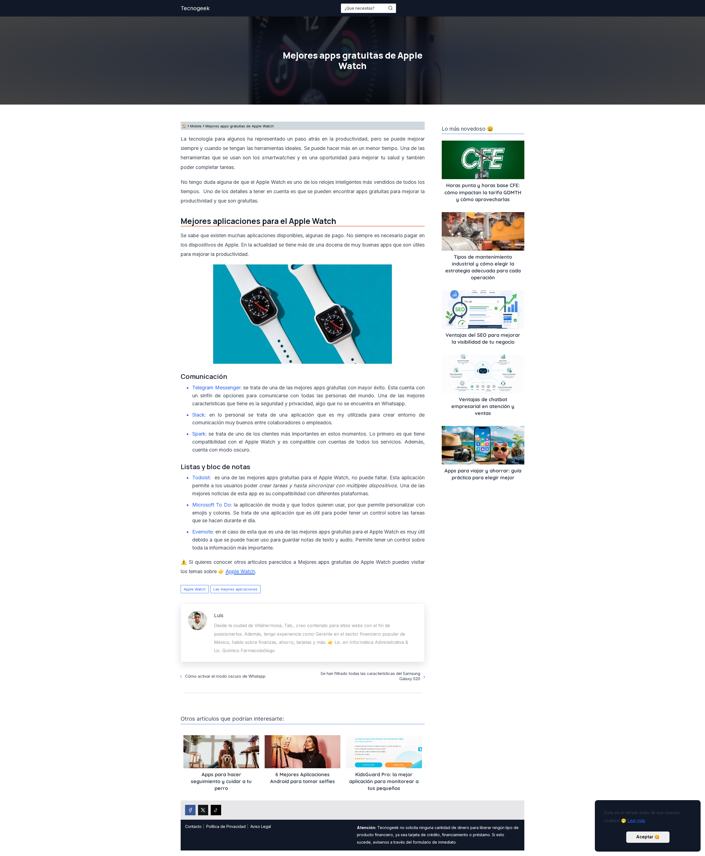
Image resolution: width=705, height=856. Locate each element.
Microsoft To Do (211, 505)
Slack (198, 415)
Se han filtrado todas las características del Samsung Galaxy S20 (370, 676)
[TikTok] (216, 810)
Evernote (202, 532)
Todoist (201, 477)
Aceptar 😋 (648, 836)
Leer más (636, 820)
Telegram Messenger (216, 387)
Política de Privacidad (226, 826)
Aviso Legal (260, 826)
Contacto (193, 826)
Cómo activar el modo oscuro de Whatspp (225, 676)
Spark (198, 434)
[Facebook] (190, 810)
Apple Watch (195, 589)
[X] (203, 810)
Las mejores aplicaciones (235, 589)
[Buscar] (390, 8)
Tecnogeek (195, 8)
